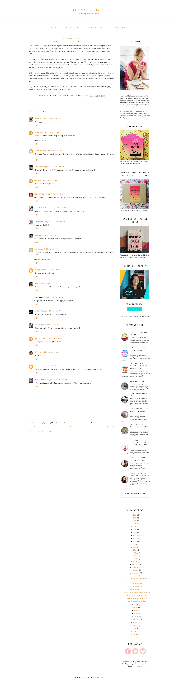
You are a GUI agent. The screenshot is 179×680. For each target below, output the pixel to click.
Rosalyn (37, 269)
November (135, 567)
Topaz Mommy (120, 27)
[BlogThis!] (97, 96)
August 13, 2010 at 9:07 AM (61, 208)
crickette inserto (40, 379)
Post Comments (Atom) (46, 432)
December (135, 564)
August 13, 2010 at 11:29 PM (49, 324)
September (136, 573)
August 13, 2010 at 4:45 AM (52, 150)
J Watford (38, 150)
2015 (135, 547)
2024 (135, 521)
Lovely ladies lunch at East (137, 601)
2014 (135, 550)
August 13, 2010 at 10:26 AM (49, 235)
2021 (135, 530)
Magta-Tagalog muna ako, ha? (137, 595)
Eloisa (36, 365)
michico (37, 311)
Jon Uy (37, 338)
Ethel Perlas (38, 166)
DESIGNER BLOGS (100, 677)
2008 (135, 629)
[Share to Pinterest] (104, 96)
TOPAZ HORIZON (89, 10)
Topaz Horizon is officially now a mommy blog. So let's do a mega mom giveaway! (139, 366)
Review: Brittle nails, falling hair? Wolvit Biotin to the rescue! (138, 458)
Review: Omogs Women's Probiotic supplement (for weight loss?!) (139, 409)
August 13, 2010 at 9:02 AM (55, 194)
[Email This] (94, 96)
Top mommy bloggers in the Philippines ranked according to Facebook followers (139, 443)
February (136, 619)
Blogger (139, 666)
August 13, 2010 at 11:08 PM (51, 311)
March (136, 616)
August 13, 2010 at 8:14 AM (54, 166)
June (135, 608)
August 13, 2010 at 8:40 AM (47, 180)
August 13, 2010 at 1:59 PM (50, 269)
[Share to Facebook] (101, 96)
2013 (134, 553)
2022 (135, 527)
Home (53, 27)
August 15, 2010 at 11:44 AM (57, 379)
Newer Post (33, 427)
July (135, 605)
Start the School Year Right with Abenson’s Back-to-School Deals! (139, 348)
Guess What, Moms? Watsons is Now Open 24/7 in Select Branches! (139, 426)
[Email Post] (91, 95)
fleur (36, 235)
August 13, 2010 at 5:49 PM (53, 297)
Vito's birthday (137, 586)
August (136, 576)
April (135, 613)
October (135, 570)
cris (35, 180)
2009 (134, 626)
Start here (72, 27)
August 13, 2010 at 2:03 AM (51, 118)
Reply (36, 125)
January (135, 622)
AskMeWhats (39, 221)
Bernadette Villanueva (42, 207)
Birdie (36, 132)
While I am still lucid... (137, 589)
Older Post (110, 427)
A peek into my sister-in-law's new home (137, 592)
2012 (134, 556)
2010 (134, 562)
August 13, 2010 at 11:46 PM (50, 338)
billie (36, 324)
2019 (135, 535)
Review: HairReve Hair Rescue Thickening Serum (139, 474)
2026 (135, 515)
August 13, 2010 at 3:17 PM (48, 283)
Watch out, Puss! (137, 583)
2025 (135, 518)
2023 (135, 524)
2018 (135, 538)
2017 (135, 541)
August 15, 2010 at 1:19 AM (49, 366)
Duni (36, 283)
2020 (135, 532)
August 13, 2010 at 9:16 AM (55, 221)
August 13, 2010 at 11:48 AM (48, 249)
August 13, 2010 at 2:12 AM (49, 132)
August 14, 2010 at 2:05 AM (48, 352)
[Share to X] (99, 96)
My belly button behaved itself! (137, 598)
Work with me (96, 27)
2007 (135, 632)
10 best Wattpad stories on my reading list (139, 380)
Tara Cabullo (39, 194)
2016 (134, 544)
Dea (35, 249)
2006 (135, 635)
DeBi (36, 352)
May (135, 610)
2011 (134, 559)
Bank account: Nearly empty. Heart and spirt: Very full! (139, 332)
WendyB (37, 118)
